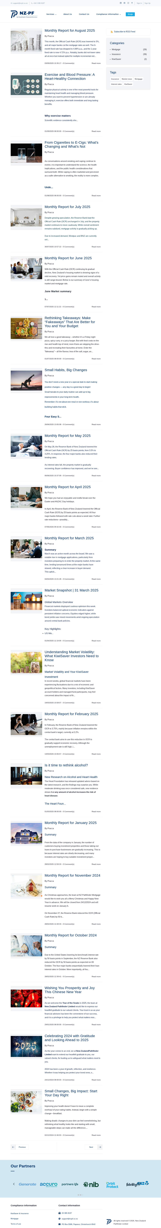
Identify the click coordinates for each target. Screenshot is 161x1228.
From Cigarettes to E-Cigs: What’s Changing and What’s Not (71, 144)
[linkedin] (121, 3)
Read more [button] (96, 63)
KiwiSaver (116, 59)
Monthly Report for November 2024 (72, 875)
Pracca (51, 36)
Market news (127, 79)
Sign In (139, 3)
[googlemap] (132, 3)
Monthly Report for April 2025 (68, 487)
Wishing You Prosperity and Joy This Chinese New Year (70, 990)
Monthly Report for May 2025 (68, 436)
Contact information (69, 1205)
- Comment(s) (68, 63)
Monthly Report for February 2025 (71, 714)
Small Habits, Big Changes (66, 370)
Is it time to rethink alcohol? (66, 765)
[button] (20, 1147)
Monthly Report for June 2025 (68, 258)
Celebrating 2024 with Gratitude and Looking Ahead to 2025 (70, 1038)
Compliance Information (24, 1205)
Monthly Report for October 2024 (71, 935)
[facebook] (124, 3)
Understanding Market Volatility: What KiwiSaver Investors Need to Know (72, 656)
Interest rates (116, 84)
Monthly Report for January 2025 (71, 823)
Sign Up (147, 3)
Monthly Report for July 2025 (67, 207)
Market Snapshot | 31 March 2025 (71, 590)
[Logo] (24, 14)
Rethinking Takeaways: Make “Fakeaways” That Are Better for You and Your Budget (70, 322)
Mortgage (116, 49)
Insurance (116, 54)
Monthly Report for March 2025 (69, 538)
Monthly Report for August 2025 (70, 30)
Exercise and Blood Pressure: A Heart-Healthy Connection (70, 77)
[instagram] (128, 3)
